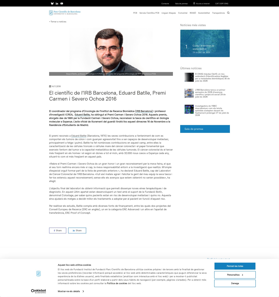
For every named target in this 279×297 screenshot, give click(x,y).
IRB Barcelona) (144, 111)
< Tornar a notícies (57, 21)
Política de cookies (117, 283)
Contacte (165, 4)
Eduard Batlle (82, 114)
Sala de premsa (181, 4)
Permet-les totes (235, 266)
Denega (235, 283)
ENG (226, 4)
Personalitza (233, 274)
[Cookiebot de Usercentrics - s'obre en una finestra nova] (38, 291)
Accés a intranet (203, 4)
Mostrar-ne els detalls (69, 291)
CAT (217, 4)
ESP (221, 4)
